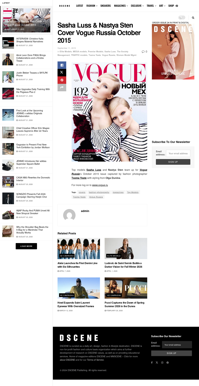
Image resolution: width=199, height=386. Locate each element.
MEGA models (80, 51)
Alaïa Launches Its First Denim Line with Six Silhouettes (77, 264)
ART (161, 5)
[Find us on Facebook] (152, 362)
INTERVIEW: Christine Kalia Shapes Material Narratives (29, 40)
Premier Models (95, 51)
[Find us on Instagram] (162, 362)
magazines (118, 192)
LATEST (79, 5)
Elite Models (66, 51)
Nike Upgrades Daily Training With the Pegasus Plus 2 (33, 90)
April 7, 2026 (64, 271)
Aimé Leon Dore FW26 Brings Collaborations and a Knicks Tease (31, 57)
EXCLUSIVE (136, 5)
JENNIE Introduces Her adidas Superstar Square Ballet (31, 162)
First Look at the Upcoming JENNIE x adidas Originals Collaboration (29, 113)
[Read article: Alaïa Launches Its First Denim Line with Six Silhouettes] (79, 248)
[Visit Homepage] (65, 6)
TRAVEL (150, 5)
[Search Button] (193, 17)
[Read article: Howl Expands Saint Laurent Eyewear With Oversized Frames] (79, 288)
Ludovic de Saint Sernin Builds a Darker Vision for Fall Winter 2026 (123, 264)
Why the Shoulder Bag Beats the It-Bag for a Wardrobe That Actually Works (32, 229)
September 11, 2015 (67, 48)
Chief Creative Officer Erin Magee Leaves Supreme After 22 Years (32, 129)
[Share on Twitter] (62, 72)
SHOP (171, 5)
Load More (26, 246)
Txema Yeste (95, 54)
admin (85, 211)
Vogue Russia (108, 54)
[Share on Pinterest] (62, 80)
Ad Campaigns (67, 255)
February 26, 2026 (114, 310)
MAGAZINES (120, 5)
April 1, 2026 (111, 271)
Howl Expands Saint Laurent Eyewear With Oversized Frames (76, 304)
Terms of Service (95, 359)
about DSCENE (67, 359)
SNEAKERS (105, 5)
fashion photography (99, 192)
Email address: (160, 153)
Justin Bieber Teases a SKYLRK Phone (32, 74)
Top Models (133, 192)
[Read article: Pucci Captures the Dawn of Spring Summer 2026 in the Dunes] (126, 288)
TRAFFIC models (79, 54)
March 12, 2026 (66, 310)
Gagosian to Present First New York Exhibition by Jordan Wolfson (33, 146)
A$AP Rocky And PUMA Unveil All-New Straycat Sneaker (33, 212)
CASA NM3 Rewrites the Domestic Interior (33, 179)
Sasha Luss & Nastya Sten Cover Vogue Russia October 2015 (23, 23)
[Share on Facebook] (62, 65)
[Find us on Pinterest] (177, 6)
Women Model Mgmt (126, 54)
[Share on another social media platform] (62, 87)
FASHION (90, 5)
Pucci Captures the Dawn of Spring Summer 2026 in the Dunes (124, 304)
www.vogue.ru (100, 185)
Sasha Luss (110, 51)
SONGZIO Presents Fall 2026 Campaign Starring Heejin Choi (31, 195)
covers (82, 192)
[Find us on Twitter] (157, 362)
